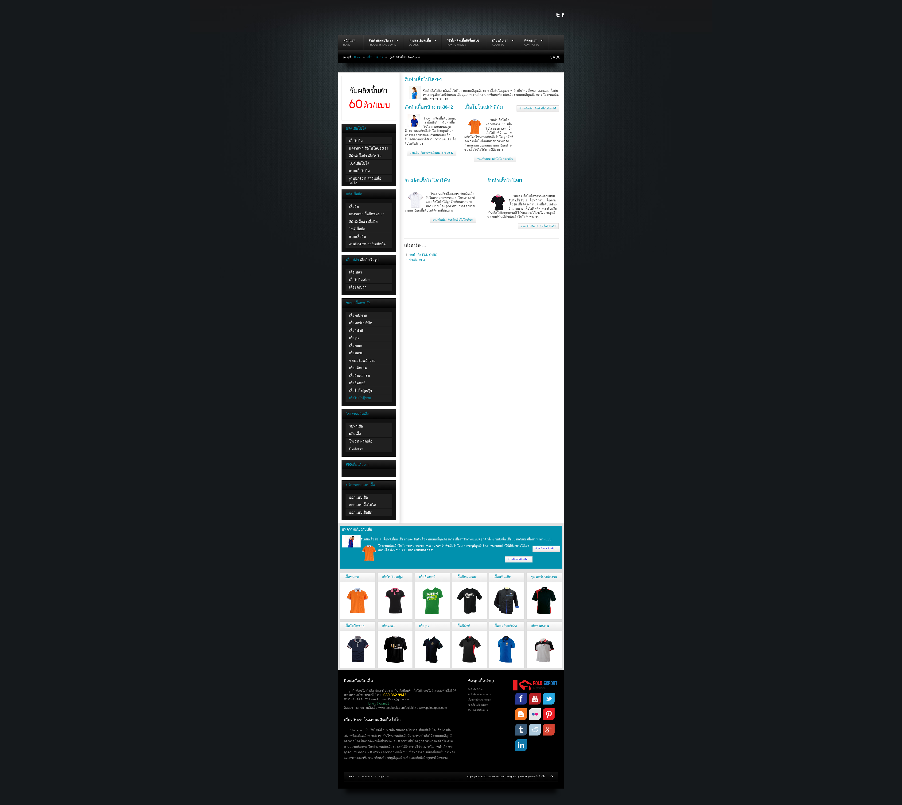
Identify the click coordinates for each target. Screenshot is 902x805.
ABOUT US (498, 44)
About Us (367, 776)
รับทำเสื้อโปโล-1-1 (423, 79)
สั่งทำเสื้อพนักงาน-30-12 (429, 107)
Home (357, 57)
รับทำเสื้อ (540, 776)
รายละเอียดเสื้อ (420, 40)
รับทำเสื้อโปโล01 (504, 180)
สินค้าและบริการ (381, 40)
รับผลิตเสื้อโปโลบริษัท (427, 180)
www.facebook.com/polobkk (397, 707)
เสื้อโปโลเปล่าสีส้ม (483, 107)
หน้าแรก (349, 40)
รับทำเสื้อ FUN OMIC (423, 255)
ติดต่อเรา (530, 40)
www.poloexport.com (433, 707)
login (382, 776)
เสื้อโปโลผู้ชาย (375, 57)
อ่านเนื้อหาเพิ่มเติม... (546, 548)
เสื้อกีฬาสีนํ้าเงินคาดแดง (479, 700)
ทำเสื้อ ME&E (418, 260)
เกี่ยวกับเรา (500, 40)
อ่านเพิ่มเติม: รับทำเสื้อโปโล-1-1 (537, 108)
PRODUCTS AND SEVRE (382, 44)
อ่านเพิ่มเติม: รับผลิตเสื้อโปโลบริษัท (452, 219)
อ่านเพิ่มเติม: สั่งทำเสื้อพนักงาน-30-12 (432, 152)
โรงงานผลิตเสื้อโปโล (478, 710)
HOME (346, 44)
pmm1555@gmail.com (396, 699)
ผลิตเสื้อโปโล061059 (478, 705)
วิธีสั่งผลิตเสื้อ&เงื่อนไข (463, 40)
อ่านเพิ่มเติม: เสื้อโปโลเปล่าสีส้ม (495, 159)
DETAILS (414, 44)
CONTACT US (531, 44)
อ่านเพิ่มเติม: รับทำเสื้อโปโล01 (538, 226)
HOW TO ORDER (456, 44)
